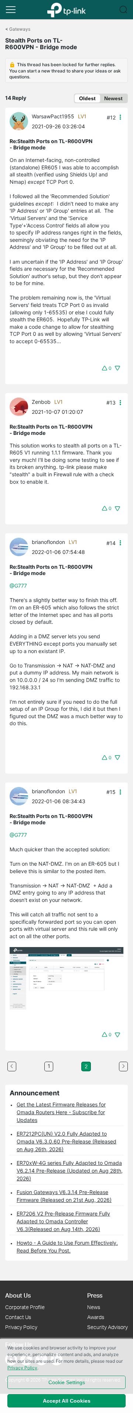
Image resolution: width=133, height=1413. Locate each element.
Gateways (19, 29)
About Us (18, 1295)
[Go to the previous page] (11, 1066)
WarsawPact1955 (53, 116)
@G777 (18, 585)
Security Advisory (107, 1327)
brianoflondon (48, 542)
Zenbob (41, 402)
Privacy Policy (21, 1327)
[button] (10, 9)
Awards (95, 1317)
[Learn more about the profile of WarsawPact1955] (21, 121)
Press (94, 1295)
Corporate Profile (25, 1307)
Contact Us (18, 1317)
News (93, 1307)
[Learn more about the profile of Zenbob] (21, 406)
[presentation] (19, 121)
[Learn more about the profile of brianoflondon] (21, 546)
